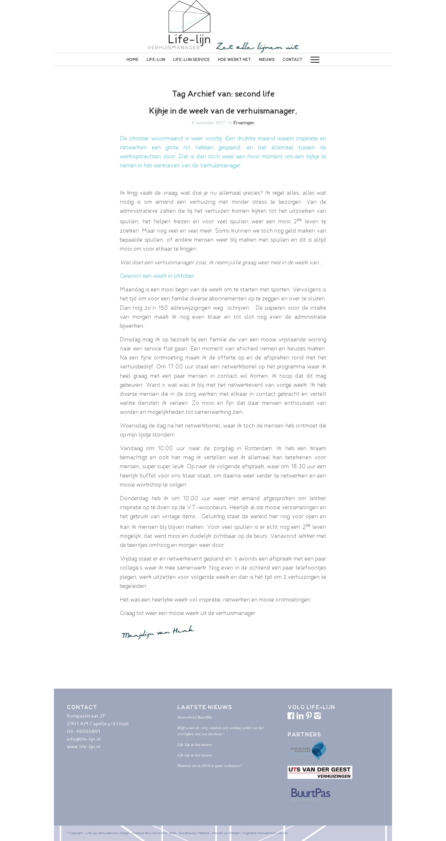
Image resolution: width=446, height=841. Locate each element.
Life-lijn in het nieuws (194, 744)
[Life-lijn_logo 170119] (223, 26)
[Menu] (315, 59)
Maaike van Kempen (226, 833)
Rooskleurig (187, 833)
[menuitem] (132, 59)
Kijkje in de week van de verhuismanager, (223, 111)
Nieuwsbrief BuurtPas (194, 717)
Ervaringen (243, 122)
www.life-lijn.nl (84, 746)
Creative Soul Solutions (149, 833)
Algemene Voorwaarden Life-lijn (265, 833)
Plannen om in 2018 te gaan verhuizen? (209, 765)
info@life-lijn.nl (84, 739)
